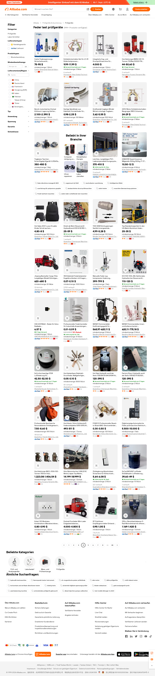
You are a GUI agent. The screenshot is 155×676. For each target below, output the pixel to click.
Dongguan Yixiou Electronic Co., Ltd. (105, 434)
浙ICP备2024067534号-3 (139, 672)
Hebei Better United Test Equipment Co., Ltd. (46, 169)
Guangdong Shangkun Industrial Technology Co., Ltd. (105, 487)
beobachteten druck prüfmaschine (80, 188)
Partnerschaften (131, 626)
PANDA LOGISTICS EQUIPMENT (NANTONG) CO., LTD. (105, 175)
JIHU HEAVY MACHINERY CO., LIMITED (76, 482)
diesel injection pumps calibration (76, 591)
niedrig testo (51, 585)
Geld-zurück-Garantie (43, 612)
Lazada (75, 665)
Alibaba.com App (107, 654)
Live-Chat (98, 612)
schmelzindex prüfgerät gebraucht (46, 591)
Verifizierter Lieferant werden (136, 622)
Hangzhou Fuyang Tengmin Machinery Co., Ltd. (134, 75)
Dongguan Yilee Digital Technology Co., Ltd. (76, 75)
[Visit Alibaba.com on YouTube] (145, 636)
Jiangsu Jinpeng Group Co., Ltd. (46, 289)
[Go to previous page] (64, 545)
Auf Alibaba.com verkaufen (135, 608)
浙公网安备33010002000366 (117, 672)
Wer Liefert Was (113, 665)
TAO (94, 665)
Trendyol (101, 665)
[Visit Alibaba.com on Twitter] (136, 636)
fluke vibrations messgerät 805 (48, 183)
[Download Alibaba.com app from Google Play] (142, 654)
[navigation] (18, 284)
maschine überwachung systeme (125, 188)
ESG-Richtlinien (11, 617)
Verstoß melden (101, 633)
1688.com (50, 665)
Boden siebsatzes (100, 585)
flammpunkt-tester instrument (43, 580)
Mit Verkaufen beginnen (134, 612)
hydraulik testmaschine (18, 580)
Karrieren (8, 622)
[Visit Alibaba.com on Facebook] (126, 636)
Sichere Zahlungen (42, 608)
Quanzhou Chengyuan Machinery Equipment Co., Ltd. (76, 241)
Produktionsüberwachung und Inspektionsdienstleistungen (46, 627)
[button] (87, 9)
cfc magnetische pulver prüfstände (73, 580)
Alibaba (36, 23)
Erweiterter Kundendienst (44, 622)
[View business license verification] (99, 672)
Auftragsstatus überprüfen (135, 617)
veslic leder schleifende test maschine (74, 194)
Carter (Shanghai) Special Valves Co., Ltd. (46, 69)
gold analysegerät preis (121, 585)
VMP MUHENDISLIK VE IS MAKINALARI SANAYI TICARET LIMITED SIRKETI (46, 336)
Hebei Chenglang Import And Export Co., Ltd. (46, 119)
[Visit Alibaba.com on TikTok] (150, 636)
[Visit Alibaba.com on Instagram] (141, 636)
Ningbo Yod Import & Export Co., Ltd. (105, 236)
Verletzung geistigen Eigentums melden (107, 627)
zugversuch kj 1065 (72, 183)
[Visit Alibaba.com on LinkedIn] (131, 636)
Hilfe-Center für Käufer (103, 608)
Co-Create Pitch (11, 612)
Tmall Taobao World (63, 665)
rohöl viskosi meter (131, 580)
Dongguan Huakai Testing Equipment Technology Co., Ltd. (105, 69)
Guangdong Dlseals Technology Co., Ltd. (76, 123)
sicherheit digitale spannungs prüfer (75, 585)
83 (112, 545)
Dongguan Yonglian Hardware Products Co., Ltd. (76, 339)
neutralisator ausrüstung (94, 183)
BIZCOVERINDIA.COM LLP (74, 532)
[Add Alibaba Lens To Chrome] (43, 654)
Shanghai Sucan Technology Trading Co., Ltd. (46, 389)
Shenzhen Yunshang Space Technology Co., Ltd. (105, 535)
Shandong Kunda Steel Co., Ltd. (75, 434)
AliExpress (41, 665)
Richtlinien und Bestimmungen (46, 633)
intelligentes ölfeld (116, 183)
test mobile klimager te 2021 (104, 591)
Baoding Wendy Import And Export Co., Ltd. (105, 334)
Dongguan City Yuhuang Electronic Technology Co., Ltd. (76, 289)
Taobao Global (85, 665)
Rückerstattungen (102, 622)
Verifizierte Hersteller (73, 610)
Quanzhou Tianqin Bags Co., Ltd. (105, 119)
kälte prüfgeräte (112, 580)
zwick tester (103, 188)
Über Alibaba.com (12, 603)
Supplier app (61, 654)
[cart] (121, 10)
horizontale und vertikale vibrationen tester (25, 585)
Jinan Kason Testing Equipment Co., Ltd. (105, 286)
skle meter (96, 580)
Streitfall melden (101, 617)
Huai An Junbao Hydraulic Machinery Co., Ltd (134, 288)
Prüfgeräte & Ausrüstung (52, 23)
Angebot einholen (71, 615)
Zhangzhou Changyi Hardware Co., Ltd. (76, 387)
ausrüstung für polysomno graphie (49, 188)
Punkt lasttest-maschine (45, 194)
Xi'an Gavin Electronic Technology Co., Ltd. (134, 169)
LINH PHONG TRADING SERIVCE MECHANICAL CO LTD (134, 236)
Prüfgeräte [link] (69, 23)
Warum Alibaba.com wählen (15, 608)
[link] (152, 653)
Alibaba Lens (10, 654)
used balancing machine (18, 591)
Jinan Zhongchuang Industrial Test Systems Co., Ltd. (134, 434)
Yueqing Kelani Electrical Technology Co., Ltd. (46, 532)
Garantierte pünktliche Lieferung (47, 617)
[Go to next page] (117, 545)
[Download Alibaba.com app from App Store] (124, 654)
